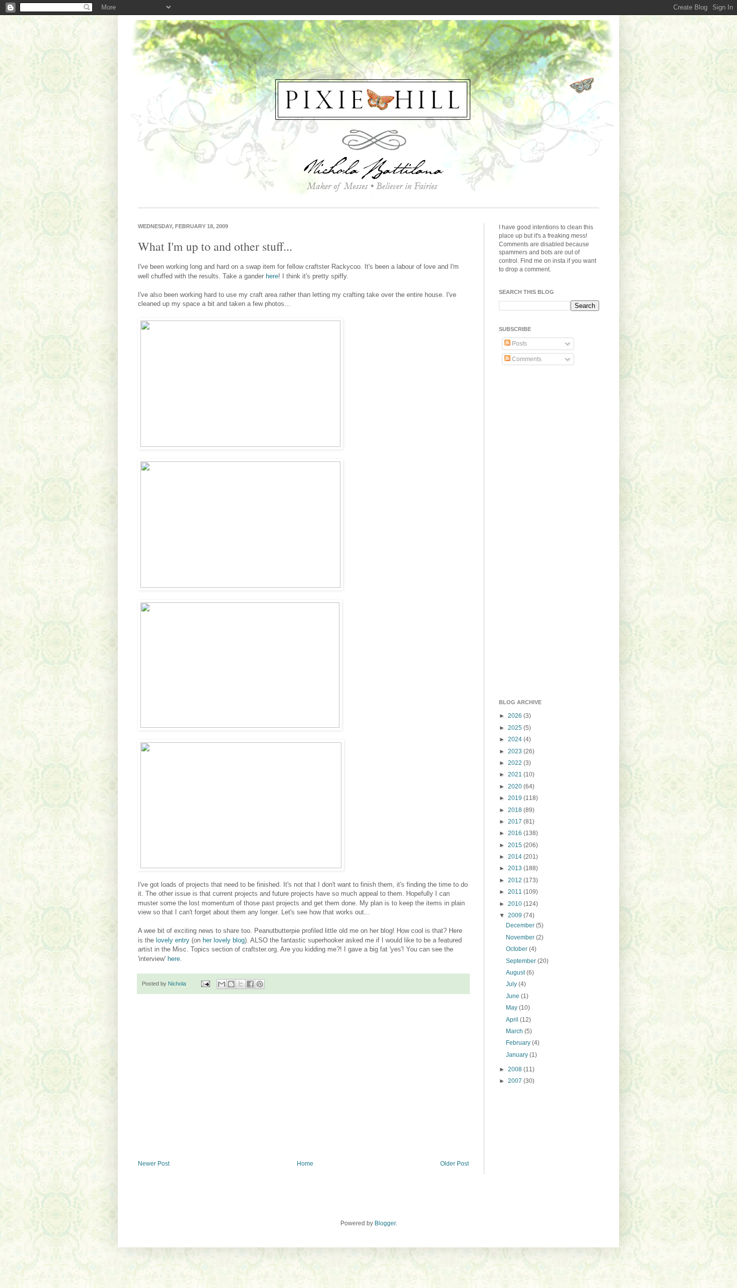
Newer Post (153, 1163)
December (521, 925)
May (512, 1007)
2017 (515, 821)
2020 (515, 786)
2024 (515, 739)
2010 (515, 903)
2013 (515, 868)
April (513, 1019)
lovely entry (173, 940)
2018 (515, 810)
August (516, 972)
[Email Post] (205, 984)
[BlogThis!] (231, 984)
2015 (515, 845)
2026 (515, 715)
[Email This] (222, 984)
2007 (515, 1080)
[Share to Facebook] (250, 984)
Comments (525, 359)
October (517, 948)
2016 (515, 833)
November (521, 937)
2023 (515, 751)
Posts (518, 343)
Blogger (385, 1223)
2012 (515, 880)
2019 (515, 797)
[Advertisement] (303, 1077)
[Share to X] (241, 984)
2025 (515, 727)
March (515, 1031)
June (513, 996)
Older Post (454, 1163)
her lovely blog (224, 940)
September (521, 960)
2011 (515, 891)
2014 (515, 856)
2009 (515, 915)
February (519, 1042)
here (272, 276)
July (512, 984)
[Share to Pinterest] (260, 984)
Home (305, 1163)
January (517, 1054)
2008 (515, 1069)
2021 (515, 774)
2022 (515, 762)
